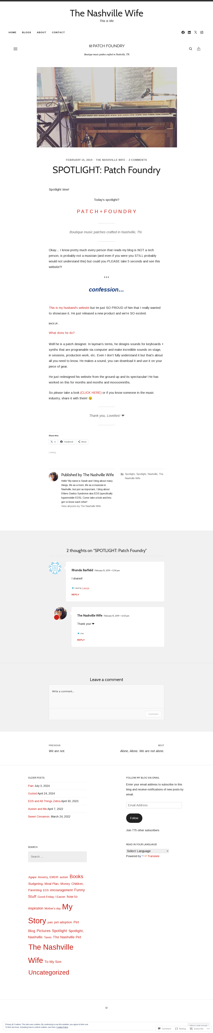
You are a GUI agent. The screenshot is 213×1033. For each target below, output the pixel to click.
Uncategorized (48, 972)
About (41, 32)
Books (76, 876)
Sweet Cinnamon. (39, 816)
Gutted (32, 793)
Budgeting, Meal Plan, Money (49, 883)
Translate (153, 856)
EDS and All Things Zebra (44, 801)
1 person (85, 588)
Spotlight (130, 474)
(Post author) (56, 617)
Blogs (26, 32)
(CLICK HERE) (91, 392)
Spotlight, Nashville (146, 474)
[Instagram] (201, 32)
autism (64, 877)
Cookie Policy (62, 1027)
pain (50, 922)
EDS (46, 890)
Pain (31, 785)
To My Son (52, 962)
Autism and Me (37, 809)
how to (72, 897)
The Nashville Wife (106, 13)
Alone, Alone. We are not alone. (142, 748)
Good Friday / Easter (51, 896)
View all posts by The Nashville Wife (81, 506)
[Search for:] (57, 856)
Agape (32, 877)
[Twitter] (195, 32)
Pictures (44, 931)
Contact (58, 32)
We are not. (57, 748)
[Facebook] (183, 32)
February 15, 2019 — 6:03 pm (116, 616)
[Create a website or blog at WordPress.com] (106, 1008)
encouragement (61, 890)
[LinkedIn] (189, 32)
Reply (75, 594)
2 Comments (138, 160)
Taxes (47, 937)
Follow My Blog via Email (142, 777)
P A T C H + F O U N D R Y (106, 211)
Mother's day (53, 908)
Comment (153, 714)
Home (12, 32)
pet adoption (63, 922)
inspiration (35, 908)
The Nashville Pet (67, 937)
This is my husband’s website (69, 307)
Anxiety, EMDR (48, 877)
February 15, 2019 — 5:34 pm (107, 570)
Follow (134, 818)
